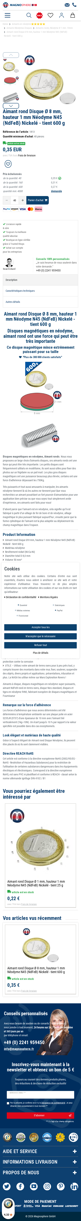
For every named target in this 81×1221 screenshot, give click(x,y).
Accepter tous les (41, 627)
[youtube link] (34, 1186)
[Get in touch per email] (67, 5)
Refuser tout (40, 645)
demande (56, 191)
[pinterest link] (61, 1186)
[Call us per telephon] (74, 5)
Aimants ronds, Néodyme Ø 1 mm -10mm (54, 28)
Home (5, 24)
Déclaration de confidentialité (21, 597)
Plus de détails (40, 652)
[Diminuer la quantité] (6, 200)
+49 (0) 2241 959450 (48, 270)
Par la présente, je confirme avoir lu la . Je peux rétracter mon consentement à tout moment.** (41, 1104)
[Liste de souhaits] (50, 15)
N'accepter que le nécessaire (41, 636)
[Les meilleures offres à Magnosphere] (39, 15)
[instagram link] (47, 1186)
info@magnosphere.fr (19, 1049)
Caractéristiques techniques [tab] (20, 290)
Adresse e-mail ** (18, 1093)
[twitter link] (7, 1186)
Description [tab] (11, 279)
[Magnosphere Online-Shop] (20, 5)
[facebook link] (20, 1186)
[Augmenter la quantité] (22, 200)
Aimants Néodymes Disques (19, 28)
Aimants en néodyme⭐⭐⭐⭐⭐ (28, 24)
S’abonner (39, 1115)
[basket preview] (72, 15)
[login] (61, 15)
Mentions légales (49, 597)
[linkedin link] (74, 1186)
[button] (11, 106)
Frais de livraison (27, 155)
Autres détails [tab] (13, 301)
